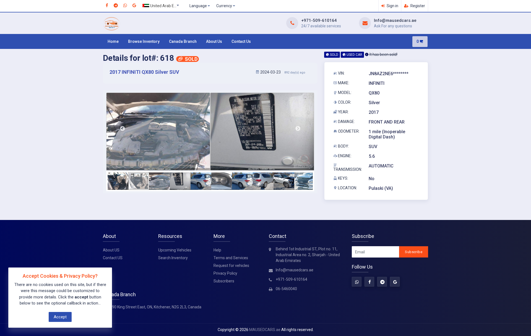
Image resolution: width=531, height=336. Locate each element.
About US (111, 250)
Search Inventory (173, 258)
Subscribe (413, 252)
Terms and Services (231, 258)
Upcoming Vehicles (174, 250)
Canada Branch (183, 41)
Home (113, 41)
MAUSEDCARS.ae (264, 329)
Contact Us (241, 41)
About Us (214, 41)
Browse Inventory (144, 41)
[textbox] (162, 6)
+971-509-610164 (319, 20)
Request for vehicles (231, 265)
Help (217, 250)
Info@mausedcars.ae (395, 20)
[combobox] (162, 6)
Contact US (113, 258)
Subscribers (224, 281)
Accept (60, 316)
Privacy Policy (225, 273)
